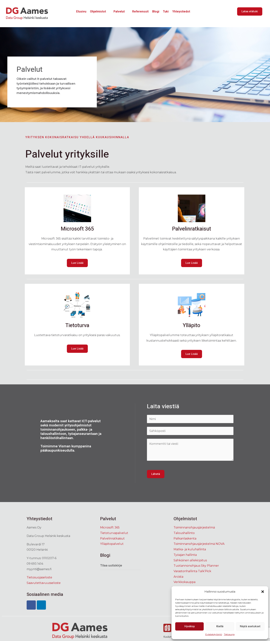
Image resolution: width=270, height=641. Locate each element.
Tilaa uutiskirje (111, 565)
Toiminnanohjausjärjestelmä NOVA (199, 544)
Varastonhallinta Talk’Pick (192, 571)
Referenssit (140, 11)
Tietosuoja (229, 634)
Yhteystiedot (181, 11)
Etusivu (81, 11)
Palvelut (119, 11)
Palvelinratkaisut (112, 538)
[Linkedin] (41, 605)
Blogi (155, 11)
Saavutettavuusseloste (44, 583)
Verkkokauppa (184, 582)
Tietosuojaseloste (39, 577)
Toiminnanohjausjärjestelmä (194, 527)
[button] (262, 591)
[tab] (120, 565)
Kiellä (219, 626)
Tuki (166, 11)
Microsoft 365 (110, 527)
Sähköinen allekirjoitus (190, 560)
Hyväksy (189, 626)
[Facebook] (31, 605)
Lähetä (155, 474)
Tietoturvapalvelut (114, 533)
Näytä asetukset (250, 626)
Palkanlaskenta (185, 538)
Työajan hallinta (185, 555)
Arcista (178, 576)
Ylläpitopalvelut (112, 544)
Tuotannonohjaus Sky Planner (196, 565)
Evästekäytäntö (213, 634)
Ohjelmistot (98, 11)
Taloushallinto (184, 533)
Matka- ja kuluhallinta (190, 549)
